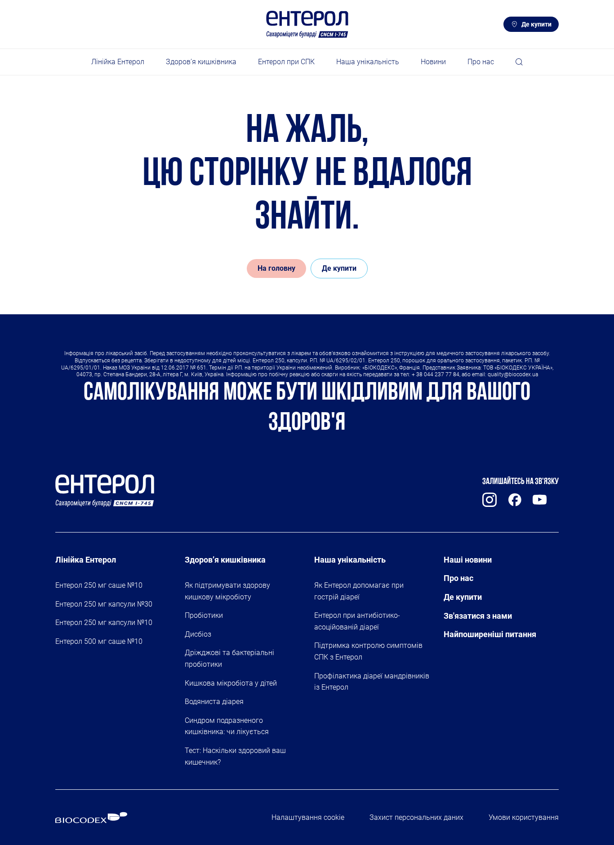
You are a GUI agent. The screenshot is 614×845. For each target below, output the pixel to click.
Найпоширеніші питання (490, 634)
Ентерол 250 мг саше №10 (98, 585)
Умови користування (524, 817)
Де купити (536, 24)
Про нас (458, 578)
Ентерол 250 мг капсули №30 (103, 604)
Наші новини (468, 559)
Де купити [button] (339, 268)
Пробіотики (204, 615)
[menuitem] (117, 62)
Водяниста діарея (214, 701)
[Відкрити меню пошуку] (519, 62)
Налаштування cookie (307, 817)
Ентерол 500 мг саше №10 (98, 641)
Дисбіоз (198, 634)
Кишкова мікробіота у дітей (231, 683)
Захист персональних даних (416, 817)
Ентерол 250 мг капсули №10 (103, 622)
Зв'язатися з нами (478, 616)
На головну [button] (276, 268)
